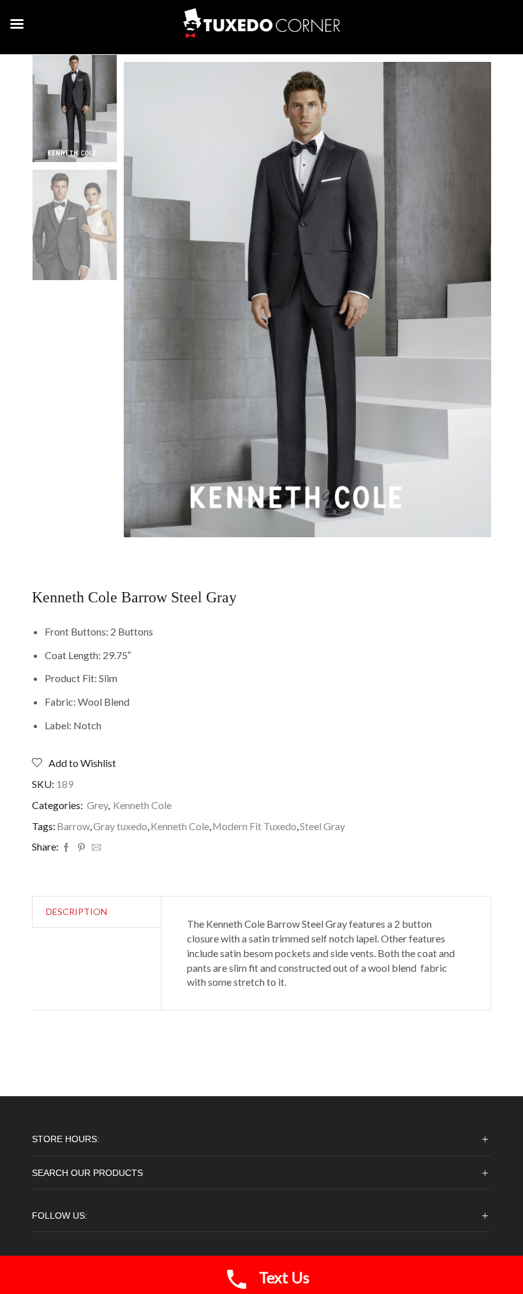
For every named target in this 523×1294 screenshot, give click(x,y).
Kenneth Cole (142, 805)
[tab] (76, 911)
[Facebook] (66, 847)
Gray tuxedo (120, 826)
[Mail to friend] (95, 847)
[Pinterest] (81, 847)
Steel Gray (322, 826)
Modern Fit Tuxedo (254, 826)
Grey (97, 805)
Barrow (73, 826)
